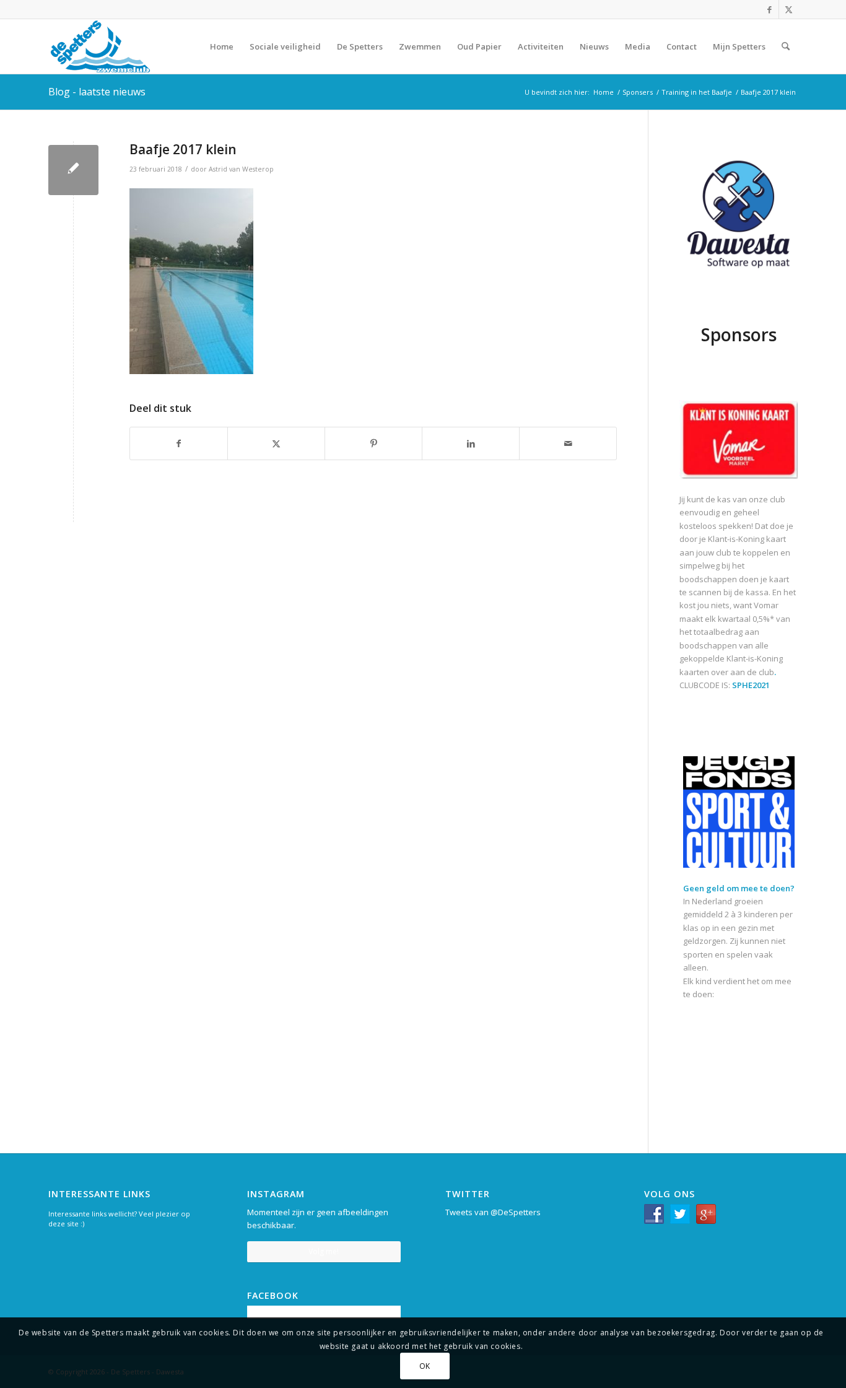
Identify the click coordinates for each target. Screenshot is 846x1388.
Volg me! (323, 1251)
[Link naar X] (788, 9)
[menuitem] (222, 46)
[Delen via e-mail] (568, 443)
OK (424, 1366)
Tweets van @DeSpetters (493, 1212)
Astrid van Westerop (241, 169)
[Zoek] (786, 46)
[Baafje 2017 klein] (73, 170)
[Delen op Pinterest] (373, 443)
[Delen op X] (276, 443)
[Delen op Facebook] (178, 443)
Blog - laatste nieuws (97, 91)
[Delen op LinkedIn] (470, 443)
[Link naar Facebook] (769, 9)
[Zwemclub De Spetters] (100, 46)
